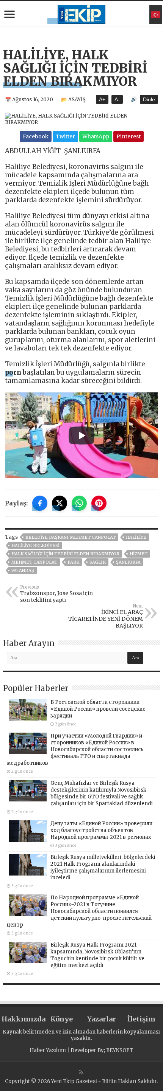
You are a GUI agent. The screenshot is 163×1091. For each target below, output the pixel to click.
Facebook (36, 136)
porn (13, 372)
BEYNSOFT (119, 1050)
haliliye (136, 537)
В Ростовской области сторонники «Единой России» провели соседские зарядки (98, 709)
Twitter (65, 136)
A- (117, 99)
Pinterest (128, 136)
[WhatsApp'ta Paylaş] (79, 503)
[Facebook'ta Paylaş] (39, 503)
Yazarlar (101, 1019)
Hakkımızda (21, 1019)
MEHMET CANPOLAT (34, 562)
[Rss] (81, 1072)
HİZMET (138, 553)
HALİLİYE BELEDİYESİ (35, 545)
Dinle (149, 99)
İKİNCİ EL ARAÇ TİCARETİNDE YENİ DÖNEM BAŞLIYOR (105, 616)
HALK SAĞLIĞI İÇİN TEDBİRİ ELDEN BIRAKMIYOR (65, 553)
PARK (73, 562)
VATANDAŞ (22, 570)
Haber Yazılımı (48, 1050)
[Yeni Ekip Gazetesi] (81, 13)
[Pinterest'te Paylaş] (99, 503)
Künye (61, 1019)
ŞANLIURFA (128, 562)
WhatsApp (95, 136)
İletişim (141, 1019)
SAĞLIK (97, 562)
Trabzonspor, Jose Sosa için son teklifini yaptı (56, 593)
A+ (102, 99)
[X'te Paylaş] (59, 503)
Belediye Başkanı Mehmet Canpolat (70, 537)
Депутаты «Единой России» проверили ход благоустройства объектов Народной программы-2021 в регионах (101, 830)
